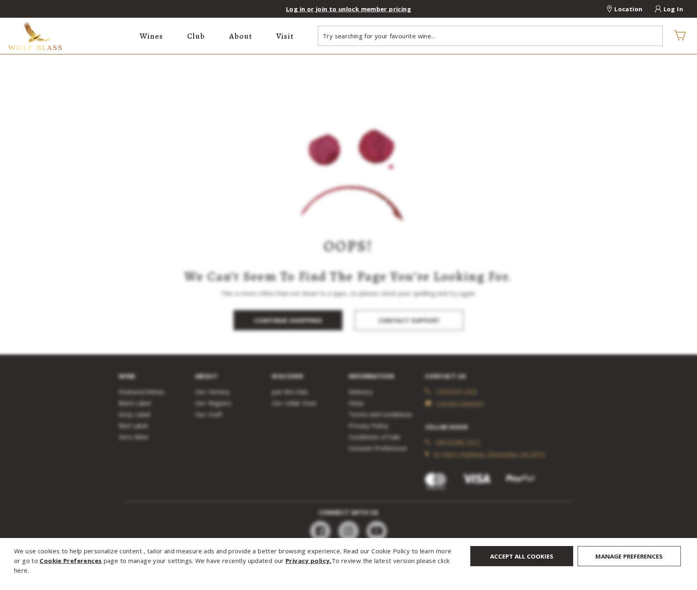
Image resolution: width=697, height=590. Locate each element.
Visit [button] (285, 36)
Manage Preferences (629, 556)
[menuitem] (151, 36)
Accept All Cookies (521, 556)
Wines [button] (151, 36)
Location (628, 9)
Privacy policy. (309, 561)
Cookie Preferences (71, 561)
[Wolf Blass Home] (70, 36)
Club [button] (196, 36)
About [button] (240, 36)
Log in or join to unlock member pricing (348, 9)
